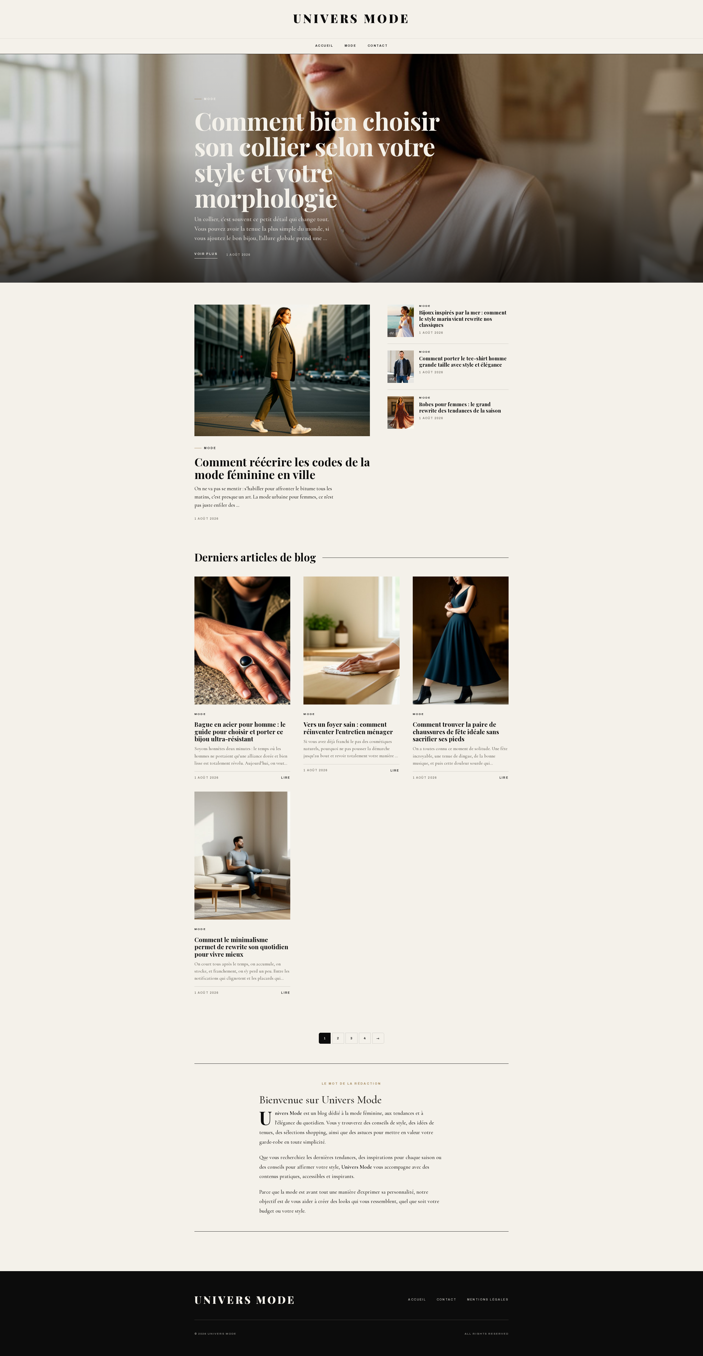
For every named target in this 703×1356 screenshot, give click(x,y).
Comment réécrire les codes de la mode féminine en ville (282, 468)
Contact (378, 45)
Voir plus (205, 253)
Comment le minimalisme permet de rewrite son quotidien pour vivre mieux (241, 946)
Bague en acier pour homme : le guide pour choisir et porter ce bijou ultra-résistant (240, 731)
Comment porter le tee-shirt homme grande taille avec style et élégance (463, 361)
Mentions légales (488, 1299)
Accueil (324, 45)
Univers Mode (245, 1299)
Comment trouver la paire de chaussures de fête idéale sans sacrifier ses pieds (456, 731)
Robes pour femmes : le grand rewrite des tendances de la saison (460, 407)
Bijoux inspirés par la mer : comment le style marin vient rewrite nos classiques (462, 318)
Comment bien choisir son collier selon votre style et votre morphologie (316, 159)
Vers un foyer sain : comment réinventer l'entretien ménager (348, 728)
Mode (350, 45)
